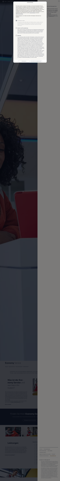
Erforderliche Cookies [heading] (21, 20)
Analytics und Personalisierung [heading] (22, 28)
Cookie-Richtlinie (32, 12)
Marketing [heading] (19, 35)
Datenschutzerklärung (19, 13)
